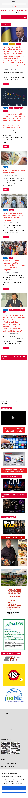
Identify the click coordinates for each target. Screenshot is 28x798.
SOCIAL (10, 257)
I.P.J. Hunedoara (4, 720)
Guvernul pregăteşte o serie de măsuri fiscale (14, 171)
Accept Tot (14, 787)
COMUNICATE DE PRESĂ (18, 108)
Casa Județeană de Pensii (7, 726)
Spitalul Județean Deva (6, 723)
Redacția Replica (13, 69)
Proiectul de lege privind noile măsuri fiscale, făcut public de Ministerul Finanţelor (13, 216)
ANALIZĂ (10, 108)
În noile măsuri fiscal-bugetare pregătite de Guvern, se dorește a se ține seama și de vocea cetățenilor (14, 265)
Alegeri (14, 791)
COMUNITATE (11, 43)
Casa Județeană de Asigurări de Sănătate (10, 729)
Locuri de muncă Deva (6, 732)
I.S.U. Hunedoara (5, 717)
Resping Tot (14, 795)
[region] (14, 783)
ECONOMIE (18, 43)
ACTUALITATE (5, 43)
